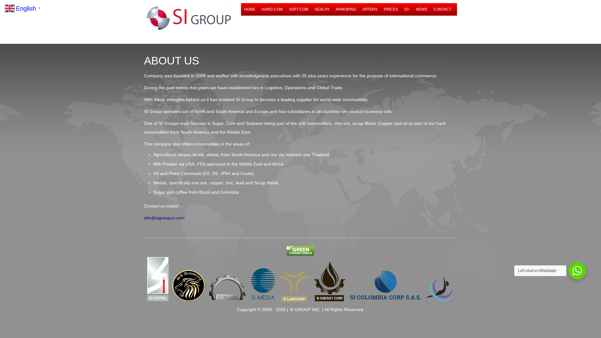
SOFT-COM (298, 9)
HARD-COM (272, 9)
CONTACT (442, 9)
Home (249, 9)
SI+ (407, 9)
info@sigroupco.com (164, 217)
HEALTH (322, 9)
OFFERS (370, 9)
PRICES (391, 9)
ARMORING (346, 9)
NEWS (421, 9)
